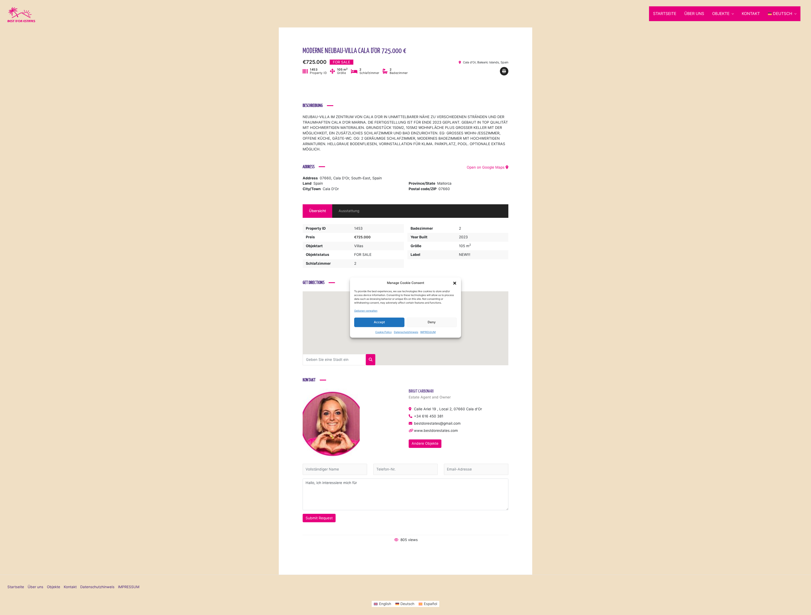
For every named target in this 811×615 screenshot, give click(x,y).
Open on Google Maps (486, 167)
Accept (379, 322)
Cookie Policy (383, 332)
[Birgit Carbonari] (331, 424)
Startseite (664, 13)
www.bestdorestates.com (436, 430)
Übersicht (317, 211)
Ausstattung (349, 211)
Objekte (720, 13)
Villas (358, 246)
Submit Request (319, 518)
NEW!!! (464, 254)
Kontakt (751, 13)
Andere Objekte (425, 443)
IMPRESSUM (428, 332)
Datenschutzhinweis (406, 332)
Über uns (694, 13)
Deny (432, 322)
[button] (455, 283)
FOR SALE (362, 254)
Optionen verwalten (365, 310)
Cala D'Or (331, 189)
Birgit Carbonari (421, 391)
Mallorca (444, 183)
